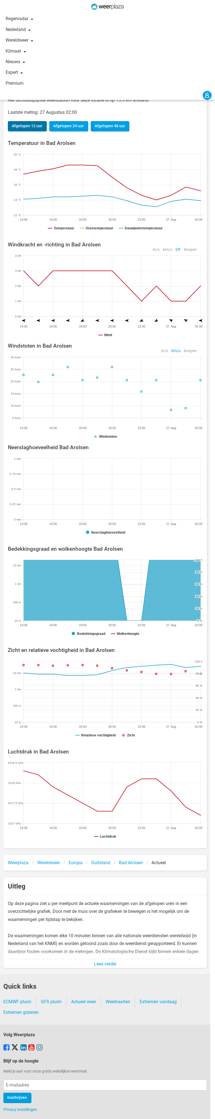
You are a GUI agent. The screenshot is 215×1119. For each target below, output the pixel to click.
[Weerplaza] (107, 7)
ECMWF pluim (17, 1001)
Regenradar (17, 18)
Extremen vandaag (158, 1001)
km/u (167, 249)
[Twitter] (14, 1048)
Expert (12, 72)
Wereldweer (17, 40)
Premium (15, 83)
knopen (190, 249)
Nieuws (13, 61)
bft (178, 249)
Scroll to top (206, 1110)
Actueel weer (83, 1001)
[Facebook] (6, 1048)
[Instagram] (39, 1048)
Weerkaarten (118, 1001)
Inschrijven (17, 1097)
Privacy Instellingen (20, 1109)
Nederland (16, 29)
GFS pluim (51, 1001)
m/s (156, 249)
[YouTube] (31, 1048)
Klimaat (14, 51)
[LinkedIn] (23, 1048)
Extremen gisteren (21, 1012)
